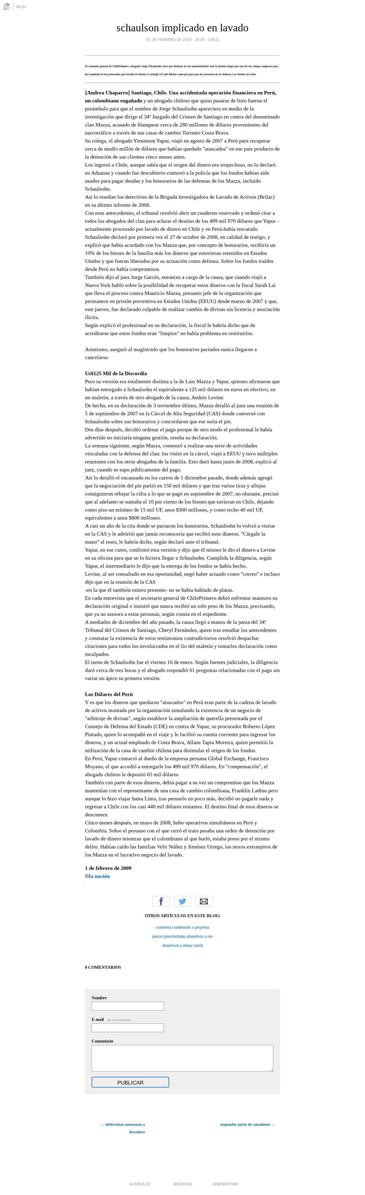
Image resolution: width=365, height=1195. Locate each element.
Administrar (225, 1184)
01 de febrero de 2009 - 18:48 (175, 39)
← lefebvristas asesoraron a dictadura (123, 1128)
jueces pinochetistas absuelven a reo (182, 936)
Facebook (161, 901)
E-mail (111, 1019)
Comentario (102, 1041)
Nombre (99, 998)
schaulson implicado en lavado (182, 28)
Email (203, 901)
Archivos (182, 1184)
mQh (21, 7)
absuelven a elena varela (182, 945)
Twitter (182, 901)
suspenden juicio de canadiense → (247, 1125)
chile (213, 39)
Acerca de (139, 1184)
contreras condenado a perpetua (182, 927)
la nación (99, 876)
